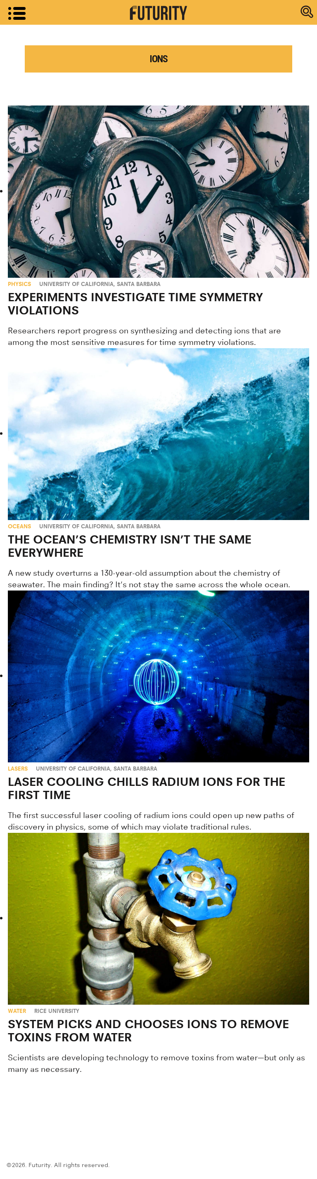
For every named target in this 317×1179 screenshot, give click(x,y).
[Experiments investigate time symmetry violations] (158, 191)
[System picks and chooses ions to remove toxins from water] (158, 919)
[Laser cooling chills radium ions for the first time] (158, 676)
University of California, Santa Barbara (100, 284)
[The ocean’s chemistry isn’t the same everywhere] (158, 434)
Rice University (56, 1011)
